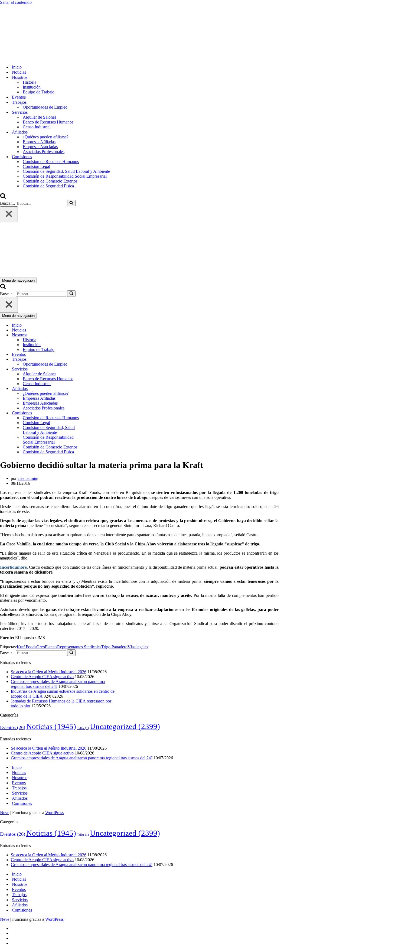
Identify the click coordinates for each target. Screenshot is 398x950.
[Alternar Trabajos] (94, 359)
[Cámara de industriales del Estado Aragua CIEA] (27, 57)
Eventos (19, 97)
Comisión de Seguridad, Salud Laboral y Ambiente (66, 171)
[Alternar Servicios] (94, 369)
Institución (32, 87)
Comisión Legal (36, 166)
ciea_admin (27, 478)
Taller (83, 728)
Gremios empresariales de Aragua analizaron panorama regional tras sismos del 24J (81, 758)
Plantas (51, 647)
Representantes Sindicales (79, 647)
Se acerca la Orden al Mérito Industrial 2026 (48, 671)
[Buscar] (3, 197)
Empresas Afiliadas (39, 141)
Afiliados (20, 798)
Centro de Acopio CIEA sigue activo (42, 676)
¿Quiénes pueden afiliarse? (45, 137)
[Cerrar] (9, 214)
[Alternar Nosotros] (94, 335)
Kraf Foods (26, 647)
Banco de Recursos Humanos (48, 122)
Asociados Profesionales (43, 151)
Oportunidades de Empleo (45, 107)
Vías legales (138, 647)
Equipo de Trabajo (38, 92)
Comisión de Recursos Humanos (51, 161)
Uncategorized (125, 726)
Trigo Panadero (114, 647)
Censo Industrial (37, 127)
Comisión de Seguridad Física (48, 186)
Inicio (17, 67)
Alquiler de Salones (39, 117)
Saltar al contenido (16, 2)
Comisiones (22, 803)
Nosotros (19, 777)
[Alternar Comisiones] (94, 413)
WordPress (54, 812)
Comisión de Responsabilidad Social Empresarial (65, 176)
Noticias (19, 72)
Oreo (40, 647)
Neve (4, 812)
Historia (29, 82)
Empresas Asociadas (40, 146)
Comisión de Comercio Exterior (50, 181)
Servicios (20, 793)
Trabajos (19, 788)
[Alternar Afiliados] (94, 388)
